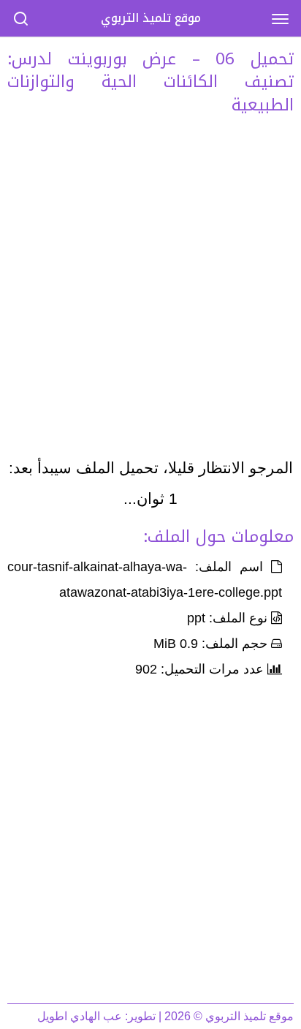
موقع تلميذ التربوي (151, 18)
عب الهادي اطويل (79, 1016)
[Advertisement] (150, 290)
